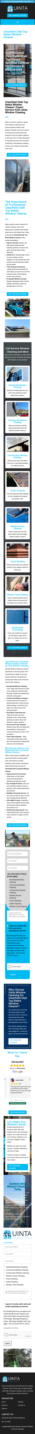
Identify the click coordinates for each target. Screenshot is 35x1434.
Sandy (18, 1393)
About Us (4, 1405)
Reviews (20, 1402)
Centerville (5, 1391)
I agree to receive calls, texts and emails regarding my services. (18, 928)
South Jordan (13, 1388)
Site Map (21, 1429)
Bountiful (29, 1388)
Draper (31, 1386)
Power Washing (17, 561)
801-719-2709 (6, 1422)
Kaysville (19, 1391)
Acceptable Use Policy (14, 959)
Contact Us (21, 1405)
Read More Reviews (17, 1112)
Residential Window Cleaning (17, 386)
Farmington (12, 1391)
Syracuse (13, 1393)
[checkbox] (7, 879)
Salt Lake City (14, 1386)
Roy (8, 1393)
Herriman (5, 1388)
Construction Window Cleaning (17, 456)
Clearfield (30, 1391)
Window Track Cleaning (17, 595)
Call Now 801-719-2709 (17, 15)
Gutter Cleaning (17, 490)
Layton (24, 1391)
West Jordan (22, 1388)
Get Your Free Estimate (16, 85)
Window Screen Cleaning (17, 527)
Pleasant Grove (23, 1386)
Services (4, 1408)
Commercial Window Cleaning (17, 421)
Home (4, 1402)
